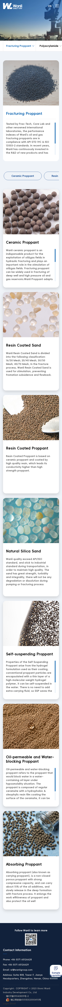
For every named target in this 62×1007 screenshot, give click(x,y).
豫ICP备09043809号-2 (17, 996)
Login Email (9, 1003)
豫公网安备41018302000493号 (26, 1000)
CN (49, 6)
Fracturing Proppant (18, 46)
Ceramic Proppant (22, 176)
